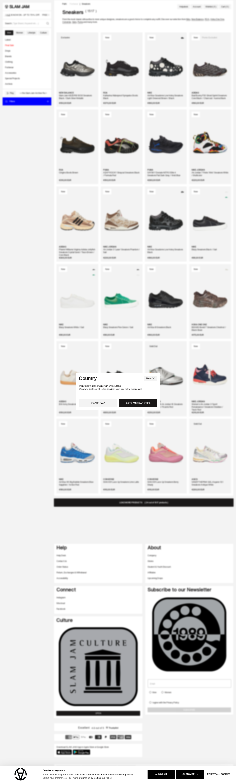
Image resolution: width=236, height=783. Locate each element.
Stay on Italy (98, 403)
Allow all (161, 774)
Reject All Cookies (218, 774)
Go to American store (138, 403)
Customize (188, 774)
